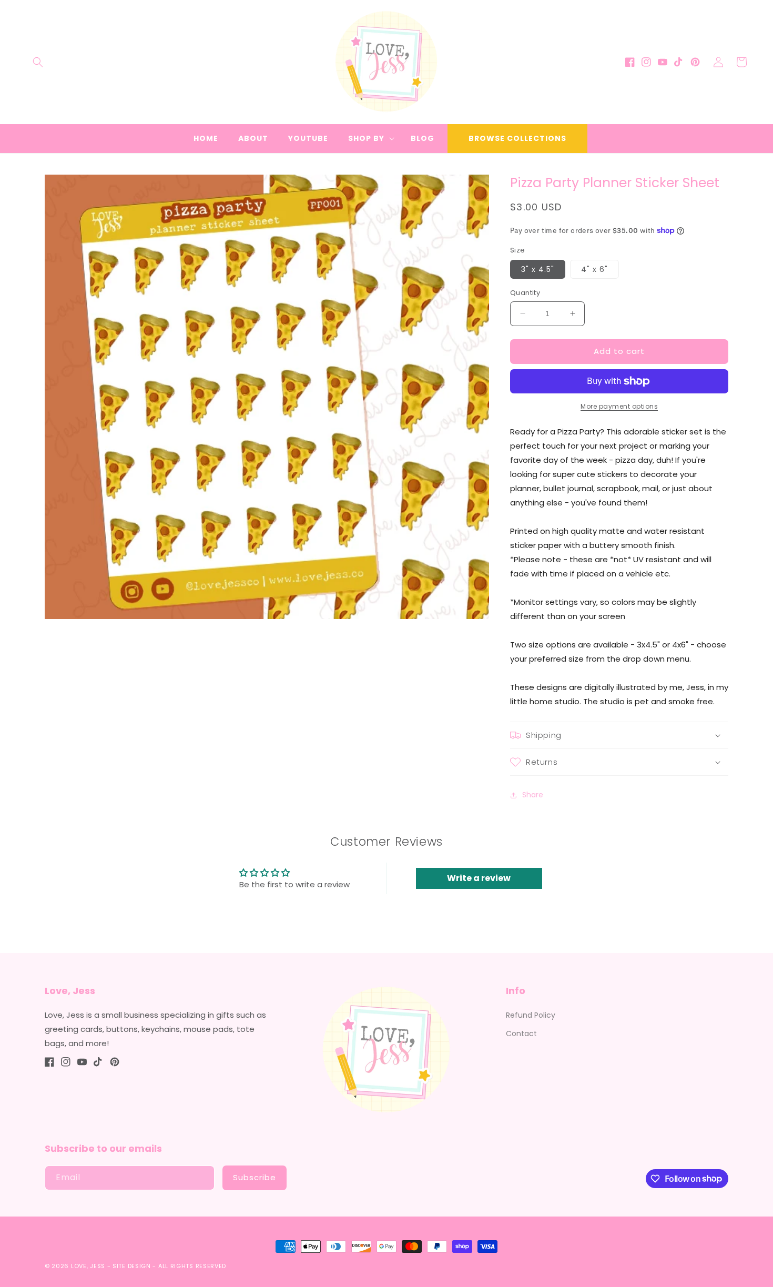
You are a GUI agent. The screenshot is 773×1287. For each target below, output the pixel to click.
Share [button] (532, 794)
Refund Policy (530, 1015)
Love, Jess (88, 1266)
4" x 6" (594, 269)
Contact (521, 1033)
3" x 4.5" (537, 269)
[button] (37, 62)
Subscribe (254, 1177)
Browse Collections (517, 138)
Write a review (479, 878)
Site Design (132, 1266)
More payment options (619, 406)
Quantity (525, 293)
